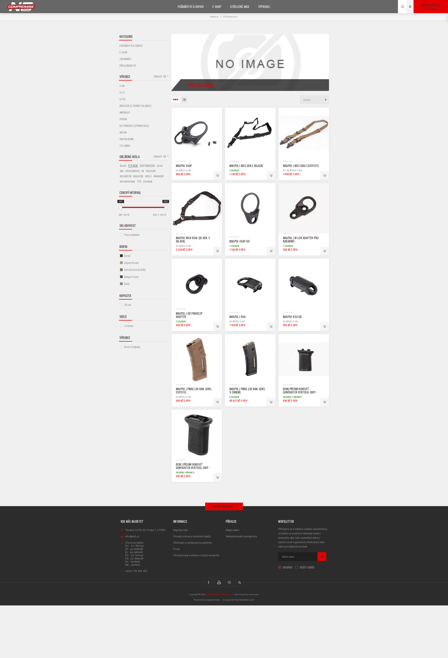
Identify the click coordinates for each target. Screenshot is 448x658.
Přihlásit (413, 3)
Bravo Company (132, 347)
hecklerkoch (132, 171)
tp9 (139, 181)
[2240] (165, 207)
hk (142, 171)
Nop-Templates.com (244, 599)
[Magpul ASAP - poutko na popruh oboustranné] (197, 133)
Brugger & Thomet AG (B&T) (135, 106)
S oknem (128, 326)
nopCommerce (212, 599)
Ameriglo (125, 112)
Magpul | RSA (237, 316)
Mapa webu (232, 530)
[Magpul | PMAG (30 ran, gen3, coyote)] (197, 359)
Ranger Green (131, 277)
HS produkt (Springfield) (134, 126)
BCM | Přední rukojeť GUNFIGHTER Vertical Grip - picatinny (193, 467)
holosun (151, 171)
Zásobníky (125, 59)
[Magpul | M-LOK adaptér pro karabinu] (304, 208)
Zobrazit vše (159, 76)
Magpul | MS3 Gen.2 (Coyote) (300, 165)
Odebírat (288, 567)
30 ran (127, 305)
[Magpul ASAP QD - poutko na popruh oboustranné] (250, 208)
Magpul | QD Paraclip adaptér (189, 315)
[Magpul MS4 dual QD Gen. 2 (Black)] (197, 208)
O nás (176, 548)
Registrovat (413, 10)
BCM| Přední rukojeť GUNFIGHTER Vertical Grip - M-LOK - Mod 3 (300, 392)
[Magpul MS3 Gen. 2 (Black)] (250, 133)
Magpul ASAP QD (239, 241)
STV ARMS (125, 146)
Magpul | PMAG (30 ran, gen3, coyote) (194, 390)
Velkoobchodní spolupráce (241, 536)
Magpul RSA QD (292, 316)
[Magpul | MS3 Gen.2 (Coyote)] (304, 133)
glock (160, 165)
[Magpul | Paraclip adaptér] (197, 284)
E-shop (123, 52)
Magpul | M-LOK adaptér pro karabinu (301, 239)
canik (133, 165)
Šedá (126, 284)
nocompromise (127, 181)
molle (148, 176)
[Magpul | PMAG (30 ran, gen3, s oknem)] (250, 359)
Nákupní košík (430, 6)
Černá (127, 256)
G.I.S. (122, 92)
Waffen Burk (127, 139)
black (123, 165)
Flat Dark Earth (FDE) (135, 270)
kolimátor (125, 176)
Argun (123, 132)
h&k (122, 171)
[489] (120, 207)
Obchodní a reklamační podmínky (192, 542)
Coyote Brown (131, 263)
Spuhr (123, 119)
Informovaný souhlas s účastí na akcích (196, 555)
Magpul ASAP (184, 165)
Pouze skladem (132, 235)
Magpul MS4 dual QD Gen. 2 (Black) (193, 239)
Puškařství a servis (131, 45)
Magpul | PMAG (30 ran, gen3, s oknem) (247, 390)
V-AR (122, 86)
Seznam (184, 100)
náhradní (158, 176)
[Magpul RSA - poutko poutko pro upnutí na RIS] (250, 284)
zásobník (147, 181)
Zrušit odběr (306, 567)
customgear (147, 166)
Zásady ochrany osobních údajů (192, 536)
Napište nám (180, 530)
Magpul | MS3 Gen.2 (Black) (246, 165)
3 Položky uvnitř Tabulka (176, 100)
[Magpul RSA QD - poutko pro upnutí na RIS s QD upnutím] (304, 284)
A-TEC (123, 99)
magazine (138, 176)
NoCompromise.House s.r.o (219, 594)
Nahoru (214, 16)
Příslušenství (128, 65)
